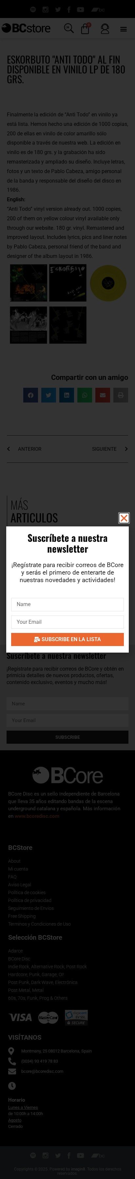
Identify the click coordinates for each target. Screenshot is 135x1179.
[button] (124, 518)
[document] (67, 589)
